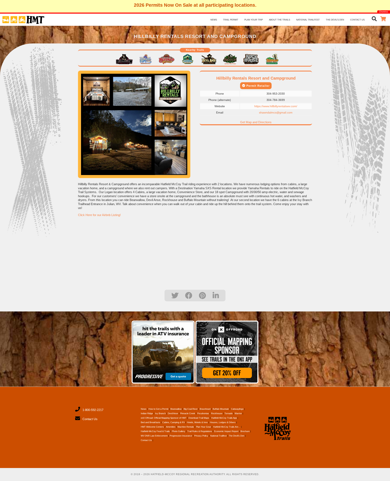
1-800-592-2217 (92, 410)
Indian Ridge (147, 413)
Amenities (171, 427)
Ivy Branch (160, 413)
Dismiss (383, 11)
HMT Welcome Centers (152, 427)
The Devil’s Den (335, 19)
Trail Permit (230, 19)
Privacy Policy (201, 436)
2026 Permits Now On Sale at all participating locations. (195, 5)
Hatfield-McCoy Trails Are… (226, 427)
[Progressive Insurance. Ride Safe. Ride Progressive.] (163, 352)
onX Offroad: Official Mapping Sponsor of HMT (163, 418)
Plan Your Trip (253, 19)
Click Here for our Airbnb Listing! (99, 215)
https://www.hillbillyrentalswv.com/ (275, 106)
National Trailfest (308, 19)
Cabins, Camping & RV (173, 422)
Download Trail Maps (198, 418)
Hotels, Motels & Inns (197, 422)
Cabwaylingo (237, 409)
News (213, 19)
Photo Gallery (178, 431)
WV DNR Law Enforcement (154, 436)
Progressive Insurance (181, 436)
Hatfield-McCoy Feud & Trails (155, 431)
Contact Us (357, 19)
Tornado (228, 413)
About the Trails (279, 19)
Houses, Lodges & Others (223, 422)
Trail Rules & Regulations (199, 431)
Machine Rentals (186, 427)
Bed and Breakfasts (150, 422)
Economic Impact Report (226, 431)
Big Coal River (191, 409)
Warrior (238, 413)
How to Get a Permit (158, 409)
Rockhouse (216, 413)
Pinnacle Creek (187, 413)
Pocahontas (203, 413)
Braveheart (205, 409)
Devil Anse (173, 413)
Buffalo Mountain (221, 409)
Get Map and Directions (256, 122)
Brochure (245, 431)
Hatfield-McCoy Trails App (224, 418)
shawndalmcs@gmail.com (275, 112)
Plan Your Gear (203, 427)
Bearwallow (176, 409)
